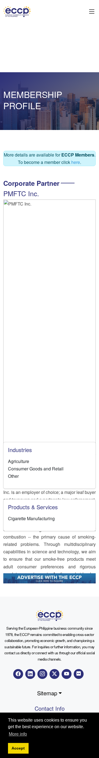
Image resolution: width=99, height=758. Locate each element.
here (75, 162)
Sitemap (47, 693)
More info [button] (18, 734)
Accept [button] (18, 748)
